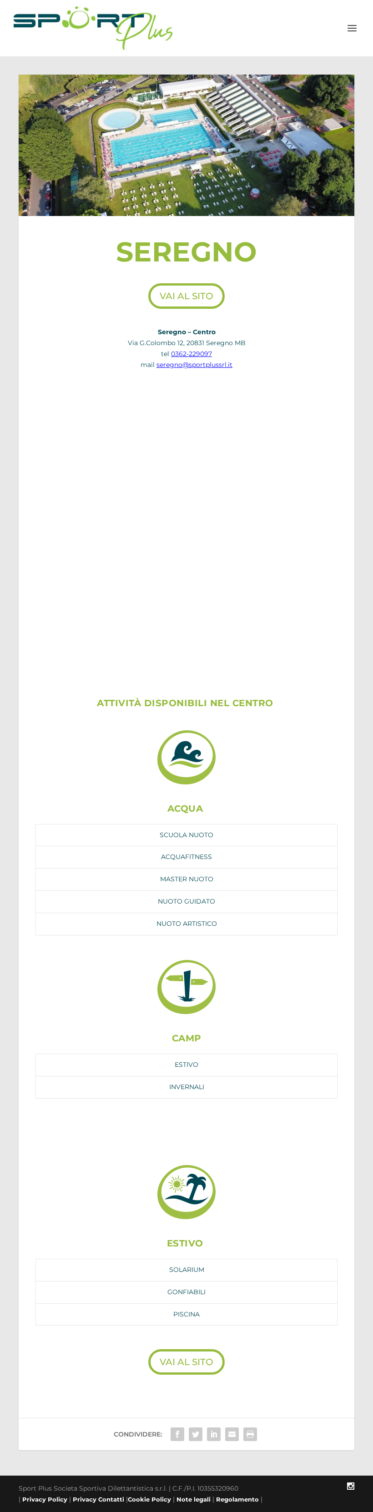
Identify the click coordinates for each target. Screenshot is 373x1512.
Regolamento (237, 1499)
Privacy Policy (44, 1499)
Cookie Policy (149, 1499)
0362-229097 (191, 354)
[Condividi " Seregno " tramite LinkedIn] (214, 1434)
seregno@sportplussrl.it (194, 365)
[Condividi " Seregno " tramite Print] (250, 1434)
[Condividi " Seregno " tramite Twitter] (195, 1434)
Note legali (193, 1499)
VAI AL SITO (186, 296)
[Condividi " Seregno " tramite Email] (232, 1434)
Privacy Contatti (98, 1499)
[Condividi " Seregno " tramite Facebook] (177, 1434)
